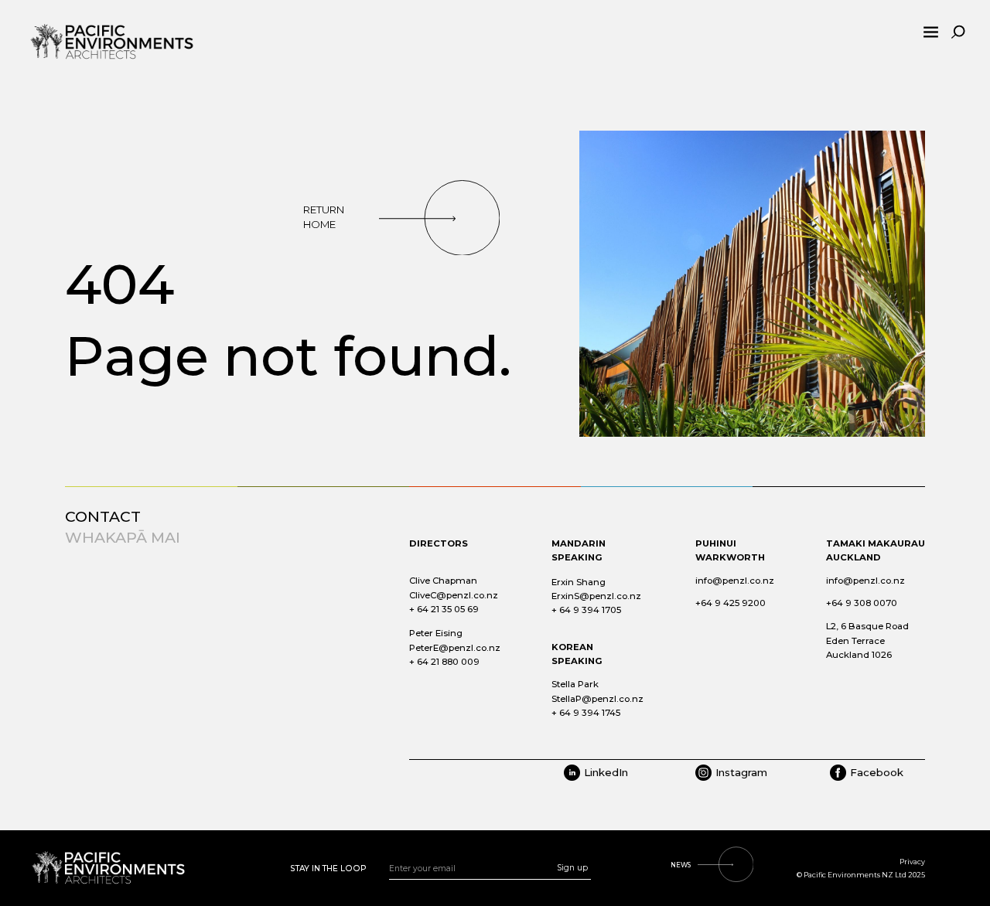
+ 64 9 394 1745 (585, 712)
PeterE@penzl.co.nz (454, 647)
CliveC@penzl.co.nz (453, 595)
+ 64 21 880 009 (444, 661)
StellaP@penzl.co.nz (597, 698)
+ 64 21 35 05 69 (444, 609)
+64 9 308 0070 (861, 603)
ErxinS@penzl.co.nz (596, 596)
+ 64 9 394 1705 (586, 610)
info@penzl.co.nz (734, 580)
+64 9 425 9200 (730, 603)
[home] (126, 32)
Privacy (912, 861)
